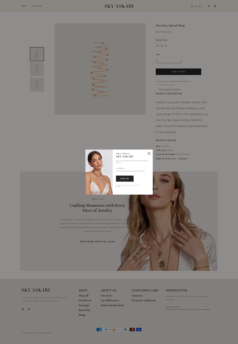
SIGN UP (124, 178)
